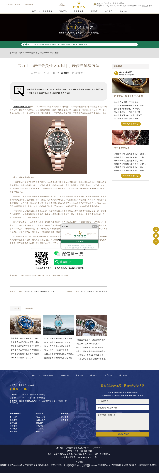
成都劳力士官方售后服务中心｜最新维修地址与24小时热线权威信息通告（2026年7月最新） (130, 170)
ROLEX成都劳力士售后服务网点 (110, 3)
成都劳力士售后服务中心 (29, 53)
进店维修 (64, 417)
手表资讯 (40, 429)
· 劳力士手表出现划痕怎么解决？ (89, 347)
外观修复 (13, 429)
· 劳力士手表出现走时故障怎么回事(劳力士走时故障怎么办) (58, 338)
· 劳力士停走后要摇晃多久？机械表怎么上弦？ (25, 350)
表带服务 (13, 432)
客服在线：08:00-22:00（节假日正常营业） (28, 398)
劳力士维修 (47, 11)
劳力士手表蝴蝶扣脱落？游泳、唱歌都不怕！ (130, 105)
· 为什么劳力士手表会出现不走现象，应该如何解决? (91, 359)
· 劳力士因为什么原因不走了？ (55, 350)
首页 (34, 11)
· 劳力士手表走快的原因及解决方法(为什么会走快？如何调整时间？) (58, 354)
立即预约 (79, 241)
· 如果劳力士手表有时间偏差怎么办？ (91, 355)
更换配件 (63, 11)
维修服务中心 (48, 375)
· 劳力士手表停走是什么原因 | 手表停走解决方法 (91, 351)
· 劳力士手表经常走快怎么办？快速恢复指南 (25, 338)
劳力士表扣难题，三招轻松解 (126, 102)
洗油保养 (13, 426)
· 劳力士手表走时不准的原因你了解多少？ (91, 340)
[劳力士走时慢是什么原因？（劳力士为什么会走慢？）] (58, 325)
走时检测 (13, 417)
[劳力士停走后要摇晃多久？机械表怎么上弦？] (25, 325)
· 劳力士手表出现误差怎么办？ (89, 344)
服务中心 (123, 11)
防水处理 (13, 420)
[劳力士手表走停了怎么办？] (91, 325)
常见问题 (94, 11)
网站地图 (79, 462)
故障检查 (13, 423)
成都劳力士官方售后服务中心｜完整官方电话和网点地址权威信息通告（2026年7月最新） (130, 164)
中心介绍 (108, 375)
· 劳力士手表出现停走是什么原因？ (57, 342)
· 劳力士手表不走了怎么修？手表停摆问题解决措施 (25, 346)
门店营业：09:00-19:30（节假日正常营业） (28, 395)
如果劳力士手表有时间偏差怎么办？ (39, 291)
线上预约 (123, 375)
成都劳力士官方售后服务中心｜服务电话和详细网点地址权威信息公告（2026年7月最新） (130, 161)
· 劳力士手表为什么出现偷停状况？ (57, 346)
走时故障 (54, 53)
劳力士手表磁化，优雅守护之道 (127, 112)
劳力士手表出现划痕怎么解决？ (94, 291)
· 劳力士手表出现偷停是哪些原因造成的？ (58, 358)
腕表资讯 (108, 11)
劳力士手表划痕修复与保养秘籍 (127, 109)
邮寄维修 (64, 420)
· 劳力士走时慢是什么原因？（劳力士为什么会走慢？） (25, 354)
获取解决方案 (123, 434)
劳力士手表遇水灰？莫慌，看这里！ (129, 115)
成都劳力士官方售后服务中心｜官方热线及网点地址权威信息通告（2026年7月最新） (130, 167)
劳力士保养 (78, 11)
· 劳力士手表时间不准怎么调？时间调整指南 (25, 342)
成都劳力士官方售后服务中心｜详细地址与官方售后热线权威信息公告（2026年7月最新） (130, 154)
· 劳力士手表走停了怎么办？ (21, 358)
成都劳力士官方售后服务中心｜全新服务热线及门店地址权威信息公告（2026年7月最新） (130, 157)
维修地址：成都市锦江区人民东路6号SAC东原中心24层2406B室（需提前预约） (38, 402)
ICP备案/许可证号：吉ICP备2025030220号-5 (79, 457)
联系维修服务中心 (130, 124)
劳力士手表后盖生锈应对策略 (126, 119)
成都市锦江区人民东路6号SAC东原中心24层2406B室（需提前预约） (125, 6)
